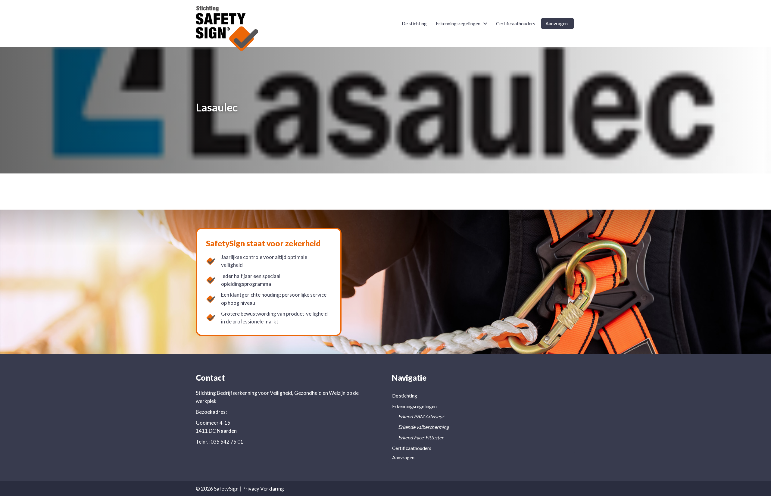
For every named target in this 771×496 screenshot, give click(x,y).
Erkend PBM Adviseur (421, 416)
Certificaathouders (411, 448)
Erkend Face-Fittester (420, 437)
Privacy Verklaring (263, 488)
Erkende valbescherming (423, 427)
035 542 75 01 (227, 441)
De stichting (404, 395)
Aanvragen (403, 457)
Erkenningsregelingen (414, 406)
